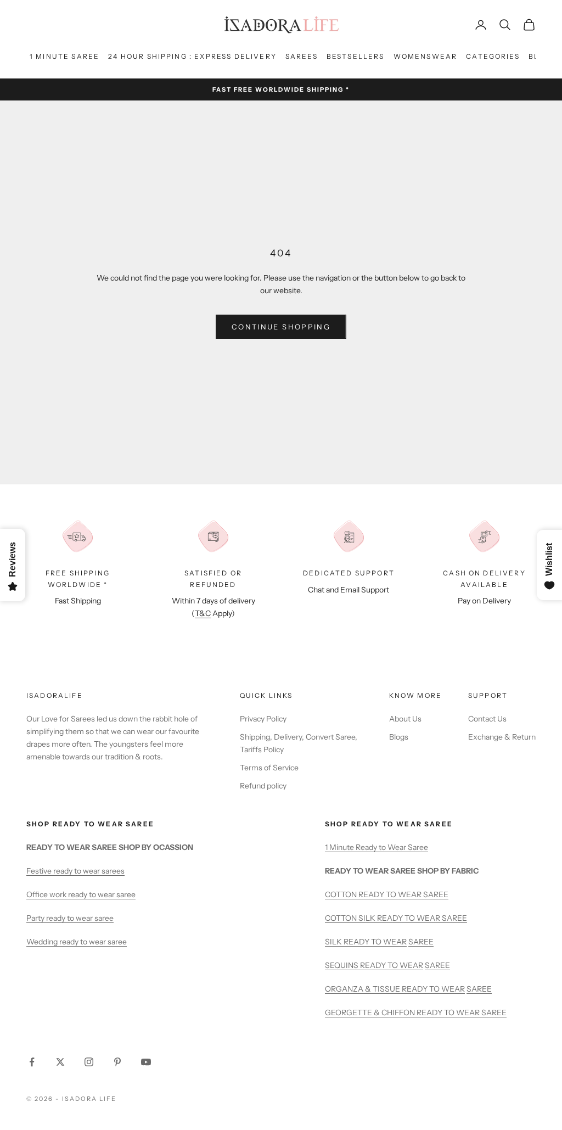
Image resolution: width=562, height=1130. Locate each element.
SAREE (421, 942)
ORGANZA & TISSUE (363, 989)
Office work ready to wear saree (81, 894)
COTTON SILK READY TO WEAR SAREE (396, 918)
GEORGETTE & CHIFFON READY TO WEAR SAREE (416, 1012)
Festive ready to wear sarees (75, 871)
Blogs (398, 737)
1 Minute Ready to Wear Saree (376, 847)
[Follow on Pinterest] (117, 1061)
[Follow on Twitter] (60, 1061)
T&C (203, 613)
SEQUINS (342, 965)
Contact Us (487, 719)
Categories (493, 56)
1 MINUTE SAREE (64, 56)
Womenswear (426, 56)
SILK (334, 942)
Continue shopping (281, 326)
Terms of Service (269, 768)
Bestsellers (356, 56)
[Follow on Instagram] (88, 1061)
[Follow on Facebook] (31, 1061)
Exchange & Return (502, 737)
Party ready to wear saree (70, 918)
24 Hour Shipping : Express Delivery (192, 56)
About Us (405, 719)
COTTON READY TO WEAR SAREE (386, 894)
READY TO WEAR (375, 942)
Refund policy (263, 786)
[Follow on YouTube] (145, 1061)
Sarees (301, 56)
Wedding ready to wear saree (76, 942)
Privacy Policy (263, 719)
